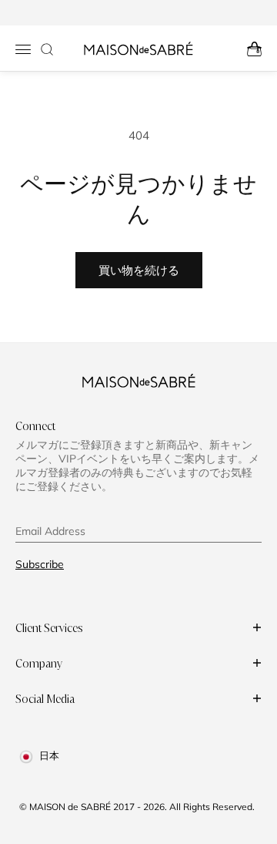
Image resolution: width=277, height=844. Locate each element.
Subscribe (39, 564)
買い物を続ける (138, 270)
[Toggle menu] (23, 49)
